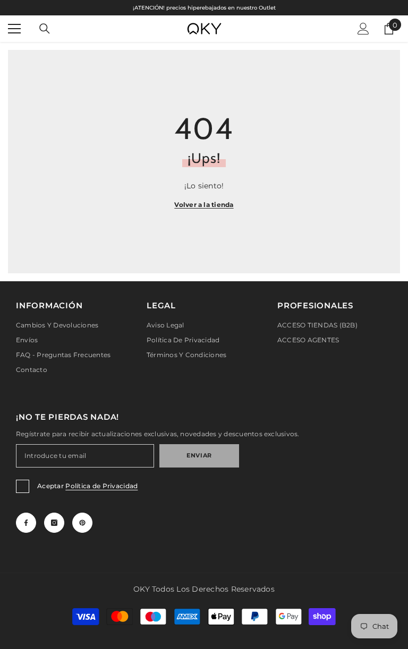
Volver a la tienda (203, 205)
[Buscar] (44, 28)
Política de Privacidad (101, 486)
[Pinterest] (82, 523)
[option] (204, 7)
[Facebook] (26, 523)
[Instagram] (54, 523)
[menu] (14, 28)
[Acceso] (363, 28)
